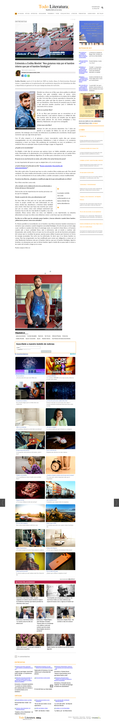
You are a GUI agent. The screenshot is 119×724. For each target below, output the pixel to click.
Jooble (95, 123)
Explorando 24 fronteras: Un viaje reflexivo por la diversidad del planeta (43, 672)
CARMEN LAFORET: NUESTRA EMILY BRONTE (91, 160)
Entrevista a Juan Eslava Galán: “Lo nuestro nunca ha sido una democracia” (24, 621)
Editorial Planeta (56, 336)
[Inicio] (16, 14)
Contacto (70, 717)
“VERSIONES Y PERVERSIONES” (88, 184)
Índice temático (76, 717)
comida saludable (32, 336)
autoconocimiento (21, 336)
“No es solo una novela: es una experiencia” (42, 704)
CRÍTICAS (27, 13)
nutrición (40, 336)
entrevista (65, 336)
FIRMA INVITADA (82, 13)
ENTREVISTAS (34, 13)
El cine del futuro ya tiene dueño (43, 689)
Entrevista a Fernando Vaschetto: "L (24, 687)
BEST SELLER (100, 13)
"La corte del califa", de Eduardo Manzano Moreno (63, 704)
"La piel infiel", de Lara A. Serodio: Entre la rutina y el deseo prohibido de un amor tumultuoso (96, 87)
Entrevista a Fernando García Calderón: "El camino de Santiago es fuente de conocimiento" (63, 684)
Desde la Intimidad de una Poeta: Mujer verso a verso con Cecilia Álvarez (95, 78)
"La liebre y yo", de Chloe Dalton (63, 711)
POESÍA (57, 13)
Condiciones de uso (26, 349)
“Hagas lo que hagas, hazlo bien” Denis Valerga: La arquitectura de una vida (24, 673)
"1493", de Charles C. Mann (41, 711)
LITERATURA (74, 13)
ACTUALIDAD (21, 13)
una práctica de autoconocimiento (61, 338)
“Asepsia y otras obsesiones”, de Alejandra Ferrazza (24, 713)
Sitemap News (82, 717)
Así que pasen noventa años (87, 172)
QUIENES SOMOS (92, 13)
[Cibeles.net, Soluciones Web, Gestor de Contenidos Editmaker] (96, 717)
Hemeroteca (88, 717)
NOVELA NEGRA (42, 13)
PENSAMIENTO (51, 13)
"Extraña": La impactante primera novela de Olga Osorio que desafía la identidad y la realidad (95, 69)
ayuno (38, 338)
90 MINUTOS (83, 136)
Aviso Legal (89, 718)
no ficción (48, 336)
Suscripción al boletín (96, 7)
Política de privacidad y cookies (79, 718)
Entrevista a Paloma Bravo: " (62, 673)
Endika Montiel (20, 338)
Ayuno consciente (30, 338)
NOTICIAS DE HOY (85, 48)
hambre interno (46, 338)
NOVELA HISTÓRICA (65, 13)
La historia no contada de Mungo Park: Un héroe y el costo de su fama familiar (95, 54)
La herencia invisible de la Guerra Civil (89, 148)
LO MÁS (82, 130)
